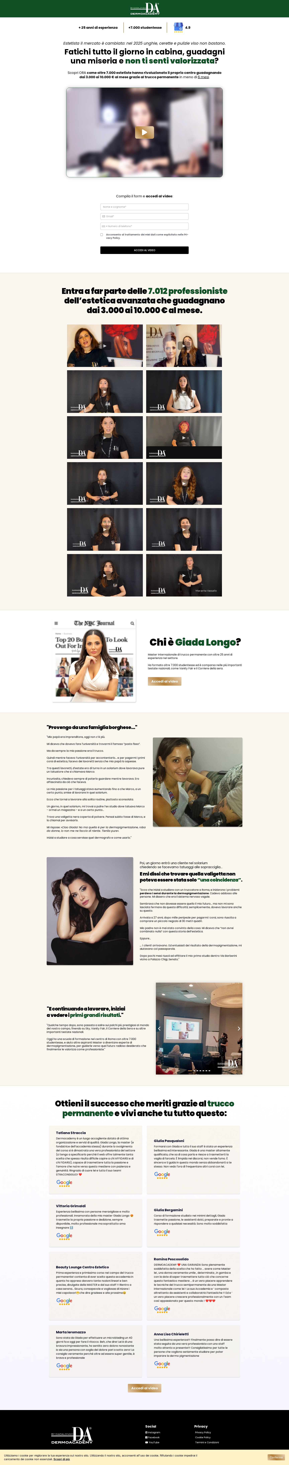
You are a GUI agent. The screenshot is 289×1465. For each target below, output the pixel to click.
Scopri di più (62, 1459)
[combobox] (104, 226)
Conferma (276, 1457)
